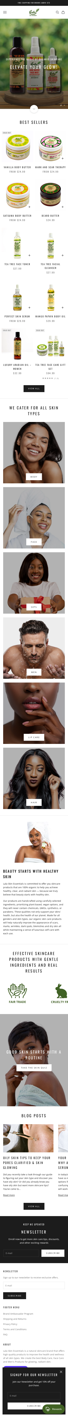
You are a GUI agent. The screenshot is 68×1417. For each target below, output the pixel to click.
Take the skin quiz (34, 1067)
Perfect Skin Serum (17, 316)
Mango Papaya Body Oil (50, 316)
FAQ (5, 1334)
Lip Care (34, 737)
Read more (9, 1195)
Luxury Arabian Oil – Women (17, 366)
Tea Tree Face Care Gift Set (50, 366)
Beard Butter (50, 215)
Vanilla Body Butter (17, 167)
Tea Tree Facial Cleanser (51, 266)
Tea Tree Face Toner (17, 264)
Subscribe (34, 1405)
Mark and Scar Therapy (50, 167)
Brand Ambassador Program (18, 1313)
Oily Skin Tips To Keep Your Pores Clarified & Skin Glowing (27, 1163)
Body (34, 476)
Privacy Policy (10, 1324)
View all (34, 388)
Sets (34, 607)
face (34, 541)
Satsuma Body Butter (17, 215)
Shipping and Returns (14, 1318)
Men (34, 672)
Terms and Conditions (15, 1329)
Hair (34, 802)
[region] (34, 64)
